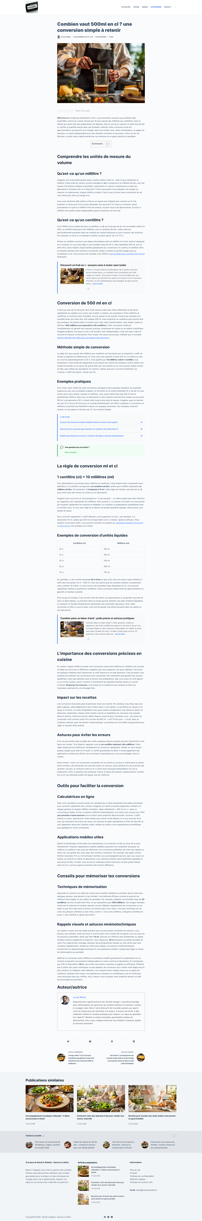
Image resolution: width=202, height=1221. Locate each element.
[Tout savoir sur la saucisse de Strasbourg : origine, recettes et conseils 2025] (29, 1144)
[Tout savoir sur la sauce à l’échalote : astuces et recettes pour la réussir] (106, 1144)
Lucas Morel (79, 997)
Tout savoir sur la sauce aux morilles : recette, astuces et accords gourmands (163, 1145)
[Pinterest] (112, 1042)
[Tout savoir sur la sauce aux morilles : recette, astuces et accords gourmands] (144, 1144)
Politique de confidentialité (142, 1176)
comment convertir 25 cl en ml (129, 523)
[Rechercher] (175, 7)
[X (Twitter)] (90, 1042)
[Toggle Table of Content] (106, 144)
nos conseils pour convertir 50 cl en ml (127, 254)
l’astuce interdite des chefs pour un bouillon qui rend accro (83, 338)
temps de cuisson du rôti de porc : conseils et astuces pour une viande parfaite (85, 1145)
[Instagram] (112, 1217)
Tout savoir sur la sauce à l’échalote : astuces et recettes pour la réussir (123, 1145)
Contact (167, 7)
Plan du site (135, 1170)
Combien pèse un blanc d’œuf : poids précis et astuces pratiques (97, 618)
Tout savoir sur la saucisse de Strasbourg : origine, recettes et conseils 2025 (47, 1145)
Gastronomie (156, 7)
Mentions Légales (137, 1179)
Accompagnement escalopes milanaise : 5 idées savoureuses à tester (105, 1169)
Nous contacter (71, 452)
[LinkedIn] (134, 1042)
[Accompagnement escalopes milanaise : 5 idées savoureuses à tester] (50, 1098)
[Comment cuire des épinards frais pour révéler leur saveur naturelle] (101, 1098)
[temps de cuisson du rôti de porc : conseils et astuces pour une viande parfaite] (67, 1144)
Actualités (125, 7)
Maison (145, 7)
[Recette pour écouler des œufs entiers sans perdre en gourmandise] (152, 1098)
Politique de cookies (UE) (141, 1182)
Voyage (136, 7)
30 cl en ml (65, 526)
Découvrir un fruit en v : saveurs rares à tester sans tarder (93, 265)
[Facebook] (68, 1042)
